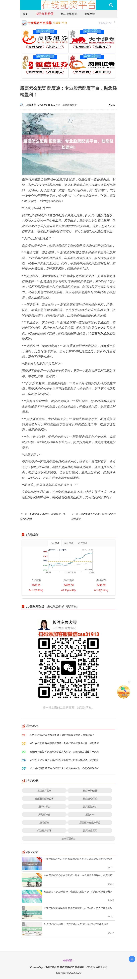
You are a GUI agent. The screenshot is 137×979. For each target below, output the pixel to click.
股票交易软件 (44, 790)
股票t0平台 (44, 806)
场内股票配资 (69, 14)
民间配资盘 (44, 814)
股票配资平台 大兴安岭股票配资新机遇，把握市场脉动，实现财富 (64, 759)
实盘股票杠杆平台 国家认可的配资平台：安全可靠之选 (78, 276)
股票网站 (89, 14)
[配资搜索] (111, 5)
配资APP (89, 814)
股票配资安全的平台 (89, 822)
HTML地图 (101, 967)
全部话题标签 (68, 838)
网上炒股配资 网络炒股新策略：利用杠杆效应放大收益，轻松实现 (64, 743)
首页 (25, 14)
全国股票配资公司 (44, 798)
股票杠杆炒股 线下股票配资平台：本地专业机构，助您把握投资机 (64, 768)
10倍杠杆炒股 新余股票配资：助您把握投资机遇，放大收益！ (62, 734)
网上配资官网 (44, 830)
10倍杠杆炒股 (44, 14)
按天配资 (44, 822)
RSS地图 (90, 967)
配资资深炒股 (90, 790)
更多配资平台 (105, 22)
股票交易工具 (90, 830)
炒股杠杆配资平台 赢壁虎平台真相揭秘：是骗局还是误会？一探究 (64, 751)
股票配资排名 (90, 806)
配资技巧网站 (90, 798)
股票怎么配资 (69, 104)
